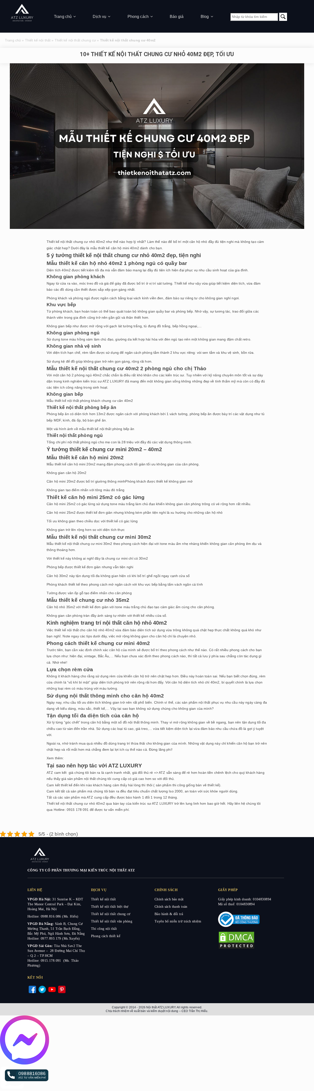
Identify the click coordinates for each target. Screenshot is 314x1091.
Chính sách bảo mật (169, 899)
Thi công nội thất (104, 929)
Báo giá (176, 16)
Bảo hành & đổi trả (169, 914)
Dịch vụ (99, 16)
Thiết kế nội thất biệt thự (110, 906)
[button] (26, 1075)
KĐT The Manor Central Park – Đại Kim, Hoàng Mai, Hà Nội (55, 904)
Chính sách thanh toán (171, 906)
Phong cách (138, 16)
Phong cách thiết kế (105, 936)
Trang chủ (63, 16)
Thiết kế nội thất (38, 40)
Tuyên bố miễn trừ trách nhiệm (178, 921)
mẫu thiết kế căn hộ (105, 248)
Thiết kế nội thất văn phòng (111, 921)
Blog (205, 16)
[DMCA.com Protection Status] (236, 948)
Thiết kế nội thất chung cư (75, 40)
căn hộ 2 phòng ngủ (76, 375)
